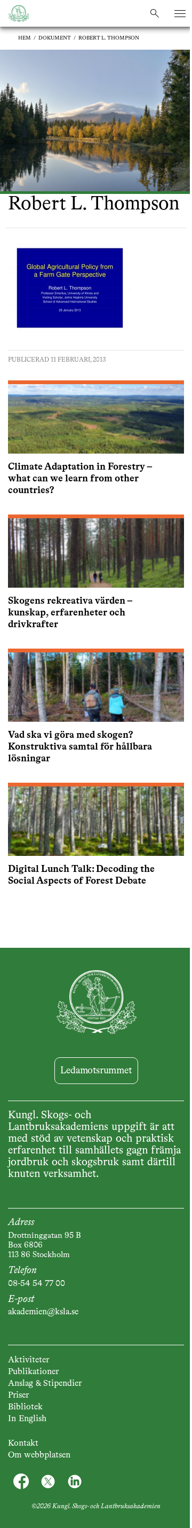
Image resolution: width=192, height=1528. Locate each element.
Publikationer (33, 1372)
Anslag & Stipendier (45, 1383)
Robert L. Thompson (108, 38)
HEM (24, 38)
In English (27, 1419)
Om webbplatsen (39, 1455)
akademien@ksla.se (43, 1312)
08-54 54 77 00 (36, 1284)
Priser (18, 1395)
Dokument (54, 38)
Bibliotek (25, 1407)
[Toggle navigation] (180, 13)
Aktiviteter (28, 1360)
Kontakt (23, 1443)
